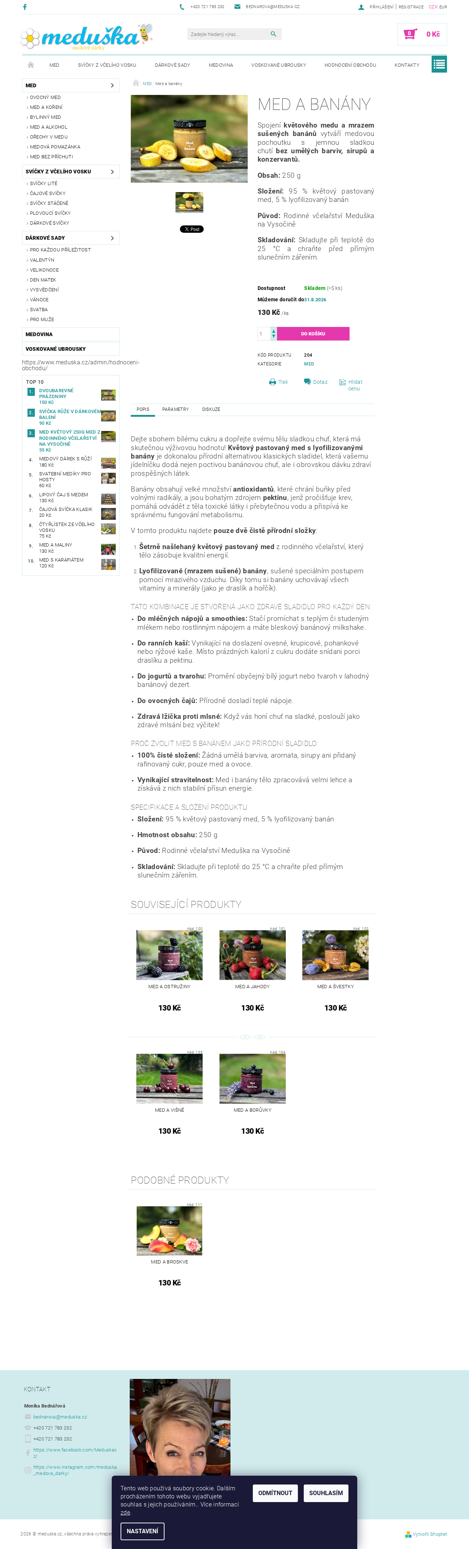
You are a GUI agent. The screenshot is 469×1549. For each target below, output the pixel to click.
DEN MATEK (43, 280)
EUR (443, 7)
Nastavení (142, 1531)
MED (54, 65)
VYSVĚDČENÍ (44, 289)
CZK (433, 7)
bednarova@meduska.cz (60, 1417)
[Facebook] (26, 7)
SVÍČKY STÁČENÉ (49, 203)
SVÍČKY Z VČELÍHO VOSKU (107, 65)
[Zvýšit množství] (273, 330)
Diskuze (211, 409)
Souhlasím (326, 1493)
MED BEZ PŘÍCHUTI (51, 156)
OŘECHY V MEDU (49, 137)
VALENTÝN (42, 260)
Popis (143, 409)
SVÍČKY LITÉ (44, 183)
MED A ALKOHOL (48, 127)
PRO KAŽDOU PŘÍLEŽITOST (60, 250)
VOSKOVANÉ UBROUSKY (278, 65)
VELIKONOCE (44, 270)
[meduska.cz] (86, 37)
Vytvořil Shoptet (430, 1534)
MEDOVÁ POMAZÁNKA (55, 147)
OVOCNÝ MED (45, 97)
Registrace (411, 7)
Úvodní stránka (31, 65)
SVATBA (39, 309)
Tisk (283, 382)
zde (125, 1512)
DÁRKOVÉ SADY (173, 65)
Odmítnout (275, 1493)
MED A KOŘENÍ (46, 107)
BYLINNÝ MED (46, 117)
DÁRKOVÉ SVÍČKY (49, 223)
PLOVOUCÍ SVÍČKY (50, 213)
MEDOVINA (221, 65)
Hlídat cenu (355, 385)
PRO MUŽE (42, 319)
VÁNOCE (39, 299)
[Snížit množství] (273, 337)
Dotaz (320, 382)
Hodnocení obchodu (350, 65)
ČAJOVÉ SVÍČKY (48, 193)
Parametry (175, 409)
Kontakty (407, 65)
